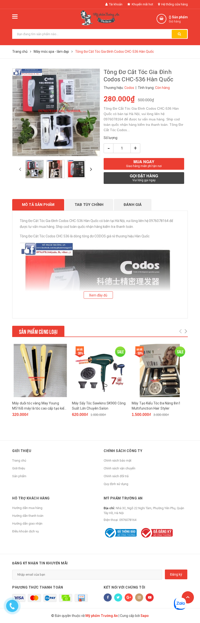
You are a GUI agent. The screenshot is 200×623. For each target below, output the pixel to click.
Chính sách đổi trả (116, 476)
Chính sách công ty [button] (123, 451)
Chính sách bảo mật (117, 460)
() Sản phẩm (178, 19)
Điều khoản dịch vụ (25, 531)
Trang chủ (19, 460)
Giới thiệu (18, 468)
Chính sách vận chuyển (119, 468)
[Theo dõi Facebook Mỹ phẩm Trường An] (108, 597)
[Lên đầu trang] (188, 597)
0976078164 (127, 520)
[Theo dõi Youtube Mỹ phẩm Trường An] (150, 597)
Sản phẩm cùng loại (38, 331)
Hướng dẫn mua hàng (27, 508)
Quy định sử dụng (116, 484)
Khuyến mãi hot (142, 4)
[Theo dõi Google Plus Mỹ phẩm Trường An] (129, 597)
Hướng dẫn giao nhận (27, 523)
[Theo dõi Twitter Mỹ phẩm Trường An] (118, 597)
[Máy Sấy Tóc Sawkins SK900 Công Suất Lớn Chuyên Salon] (100, 370)
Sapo (144, 616)
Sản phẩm (19, 476)
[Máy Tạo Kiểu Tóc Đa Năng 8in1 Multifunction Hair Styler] (160, 370)
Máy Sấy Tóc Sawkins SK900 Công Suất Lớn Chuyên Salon (99, 405)
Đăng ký (176, 574)
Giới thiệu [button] (21, 451)
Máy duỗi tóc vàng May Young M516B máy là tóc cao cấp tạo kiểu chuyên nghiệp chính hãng (39, 406)
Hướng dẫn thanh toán (27, 515)
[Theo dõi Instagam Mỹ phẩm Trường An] (139, 597)
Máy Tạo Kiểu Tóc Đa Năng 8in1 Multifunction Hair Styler (156, 405)
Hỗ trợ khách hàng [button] (31, 498)
